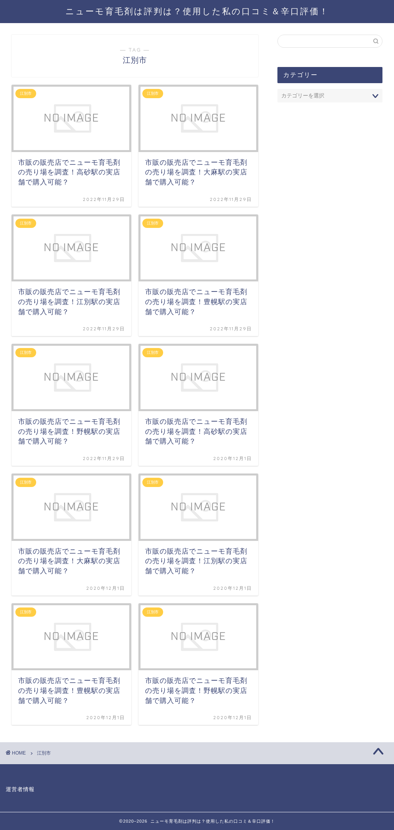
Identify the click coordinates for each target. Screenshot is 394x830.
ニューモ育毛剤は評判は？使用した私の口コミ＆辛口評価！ (197, 11)
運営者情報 (20, 789)
